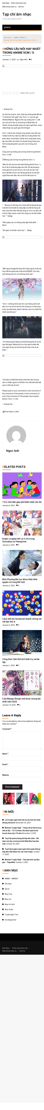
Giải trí (7, 889)
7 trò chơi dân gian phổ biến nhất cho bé (22, 502)
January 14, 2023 (9, 705)
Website (5, 775)
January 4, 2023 (8, 505)
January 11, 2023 (9, 60)
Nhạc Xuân (9, 909)
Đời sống (8, 884)
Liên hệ (20, 7)
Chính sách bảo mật (18, 3)
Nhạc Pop (8, 894)
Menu (8, 27)
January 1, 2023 (8, 665)
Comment (7, 729)
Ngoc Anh (24, 60)
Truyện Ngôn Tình (11, 915)
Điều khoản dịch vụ (9, 7)
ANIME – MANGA (11, 879)
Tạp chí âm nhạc (16, 14)
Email (5, 764)
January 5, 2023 (8, 625)
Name (5, 753)
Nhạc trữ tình (10, 904)
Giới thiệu (5, 3)
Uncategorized (10, 920)
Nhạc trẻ (8, 899)
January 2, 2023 (8, 545)
